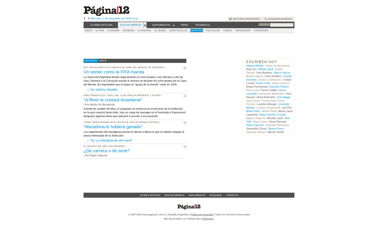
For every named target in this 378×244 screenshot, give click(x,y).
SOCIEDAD (128, 30)
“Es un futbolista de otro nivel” (111, 140)
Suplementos (197, 195)
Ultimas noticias (150, 195)
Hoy (135, 18)
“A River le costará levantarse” (113, 99)
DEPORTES (197, 30)
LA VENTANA (144, 30)
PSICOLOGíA (213, 30)
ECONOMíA (113, 30)
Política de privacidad (202, 214)
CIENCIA (227, 30)
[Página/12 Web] (107, 15)
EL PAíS (100, 30)
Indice (88, 30)
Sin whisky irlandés (104, 89)
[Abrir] (145, 25)
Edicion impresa (174, 195)
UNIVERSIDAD (243, 30)
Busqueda (216, 195)
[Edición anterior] (84, 18)
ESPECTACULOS (178, 30)
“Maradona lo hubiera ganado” (113, 126)
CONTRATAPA (261, 30)
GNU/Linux (208, 218)
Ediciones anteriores (245, 19)
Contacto (232, 195)
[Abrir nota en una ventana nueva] (185, 67)
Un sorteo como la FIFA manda (114, 71)
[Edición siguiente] (88, 18)
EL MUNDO (160, 30)
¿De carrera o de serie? (107, 150)
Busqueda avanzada (279, 19)
